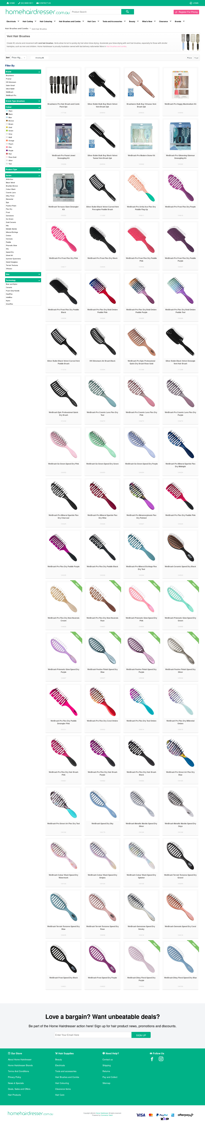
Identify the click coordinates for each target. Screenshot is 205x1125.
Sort (8, 57)
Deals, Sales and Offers (19, 1089)
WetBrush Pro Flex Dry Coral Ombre (102, 720)
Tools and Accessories (112, 21)
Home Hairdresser (102, 1113)
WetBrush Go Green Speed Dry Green (102, 463)
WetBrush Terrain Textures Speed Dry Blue (63, 927)
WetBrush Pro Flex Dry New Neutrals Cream (63, 619)
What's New (147, 21)
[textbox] (95, 11)
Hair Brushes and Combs (70, 21)
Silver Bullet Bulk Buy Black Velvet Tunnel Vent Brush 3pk (102, 156)
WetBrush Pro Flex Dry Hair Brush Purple (102, 773)
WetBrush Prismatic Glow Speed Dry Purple (63, 670)
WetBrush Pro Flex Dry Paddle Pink (180, 515)
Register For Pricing (188, 11)
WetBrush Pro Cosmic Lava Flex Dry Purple (180, 413)
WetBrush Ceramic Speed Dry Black (180, 566)
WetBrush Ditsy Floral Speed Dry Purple (141, 979)
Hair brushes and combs (116, 46)
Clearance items (63, 1089)
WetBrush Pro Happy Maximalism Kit (180, 104)
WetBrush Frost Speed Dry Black (63, 977)
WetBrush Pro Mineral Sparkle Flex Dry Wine (102, 516)
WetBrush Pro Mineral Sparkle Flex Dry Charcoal (63, 516)
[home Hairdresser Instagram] (163, 1059)
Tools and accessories (65, 1071)
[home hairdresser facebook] (154, 1059)
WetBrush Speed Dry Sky (102, 823)
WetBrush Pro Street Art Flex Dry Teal (63, 823)
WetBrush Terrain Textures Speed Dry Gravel (180, 876)
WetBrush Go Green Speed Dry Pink (63, 463)
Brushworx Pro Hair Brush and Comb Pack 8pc (63, 105)
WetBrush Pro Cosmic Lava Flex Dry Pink (141, 413)
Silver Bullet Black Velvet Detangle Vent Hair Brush (180, 362)
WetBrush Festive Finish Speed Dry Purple (141, 670)
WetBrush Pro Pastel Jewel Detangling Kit (63, 156)
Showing (39, 57)
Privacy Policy (14, 1077)
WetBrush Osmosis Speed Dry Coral (180, 926)
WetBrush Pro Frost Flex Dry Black (102, 258)
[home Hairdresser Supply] (37, 12)
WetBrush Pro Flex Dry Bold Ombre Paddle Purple (141, 311)
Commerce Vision (107, 1115)
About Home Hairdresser (20, 1059)
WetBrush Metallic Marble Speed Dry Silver (141, 825)
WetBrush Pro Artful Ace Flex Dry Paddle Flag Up (141, 208)
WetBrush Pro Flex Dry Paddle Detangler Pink (64, 722)
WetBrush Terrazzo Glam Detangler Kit (63, 208)
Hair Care (91, 21)
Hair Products (14, 1094)
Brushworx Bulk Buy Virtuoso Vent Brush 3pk (141, 105)
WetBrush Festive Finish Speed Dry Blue (102, 670)
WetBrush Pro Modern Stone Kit (141, 155)
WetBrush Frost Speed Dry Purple (102, 977)
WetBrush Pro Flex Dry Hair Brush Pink (63, 773)
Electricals (11, 21)
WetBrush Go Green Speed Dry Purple (141, 463)
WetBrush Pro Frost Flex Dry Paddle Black (63, 311)
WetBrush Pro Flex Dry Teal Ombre (141, 720)
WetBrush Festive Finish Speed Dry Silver (180, 670)
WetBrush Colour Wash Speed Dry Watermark (63, 876)
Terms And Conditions (18, 1071)
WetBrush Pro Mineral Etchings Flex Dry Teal (141, 567)
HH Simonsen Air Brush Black (102, 360)
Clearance (163, 21)
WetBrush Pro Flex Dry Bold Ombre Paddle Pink (102, 311)
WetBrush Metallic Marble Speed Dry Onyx (180, 825)
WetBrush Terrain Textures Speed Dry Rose (102, 927)
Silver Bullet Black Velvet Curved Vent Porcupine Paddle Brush (102, 208)
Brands (178, 21)
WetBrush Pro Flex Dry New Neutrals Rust (102, 619)
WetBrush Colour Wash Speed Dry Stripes (102, 876)
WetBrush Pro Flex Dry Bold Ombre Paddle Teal (180, 311)
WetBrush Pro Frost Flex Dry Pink (63, 258)
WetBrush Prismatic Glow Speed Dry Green (180, 619)
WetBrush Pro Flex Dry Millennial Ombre (180, 722)
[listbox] (18, 57)
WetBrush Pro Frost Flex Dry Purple (180, 206)
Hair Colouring (46, 21)
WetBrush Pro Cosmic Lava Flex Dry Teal (102, 413)
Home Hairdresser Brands (20, 1065)
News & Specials (16, 1083)
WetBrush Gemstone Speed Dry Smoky (141, 927)
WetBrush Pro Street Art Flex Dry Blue (180, 773)
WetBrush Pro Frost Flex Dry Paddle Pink (141, 259)
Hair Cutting (28, 21)
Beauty (132, 21)
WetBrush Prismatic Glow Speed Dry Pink (141, 619)
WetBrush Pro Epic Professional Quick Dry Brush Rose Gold (141, 362)
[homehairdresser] (30, 1113)
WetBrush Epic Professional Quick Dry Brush (63, 413)
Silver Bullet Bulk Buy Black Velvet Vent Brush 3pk (102, 105)
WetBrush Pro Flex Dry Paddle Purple (64, 566)
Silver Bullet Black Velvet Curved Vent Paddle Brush (63, 362)
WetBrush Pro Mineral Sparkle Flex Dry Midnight (180, 465)
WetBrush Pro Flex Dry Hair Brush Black (141, 773)
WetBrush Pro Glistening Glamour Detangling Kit (180, 156)
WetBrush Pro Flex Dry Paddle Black (102, 566)
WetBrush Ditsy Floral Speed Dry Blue (180, 977)
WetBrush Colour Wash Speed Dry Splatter (141, 876)
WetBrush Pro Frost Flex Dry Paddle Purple (180, 259)
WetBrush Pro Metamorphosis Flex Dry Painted (141, 516)
